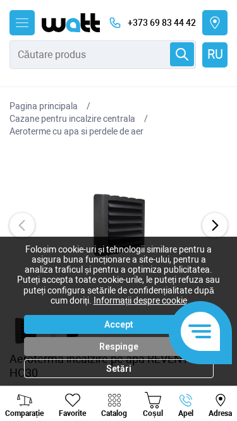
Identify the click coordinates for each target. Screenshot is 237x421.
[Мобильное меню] (22, 22)
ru (215, 54)
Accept (118, 324)
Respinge (118, 346)
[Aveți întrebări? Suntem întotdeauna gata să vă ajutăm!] (200, 332)
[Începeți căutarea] (182, 54)
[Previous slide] (22, 225)
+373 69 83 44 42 (162, 23)
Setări (118, 369)
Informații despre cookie (140, 300)
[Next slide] (215, 225)
